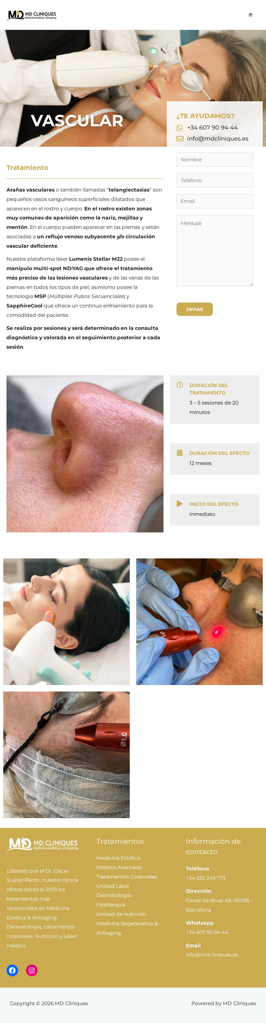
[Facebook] (12, 970)
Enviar (194, 309)
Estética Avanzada (119, 867)
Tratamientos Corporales (126, 877)
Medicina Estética (118, 858)
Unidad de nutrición (121, 914)
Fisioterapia (110, 905)
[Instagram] (32, 970)
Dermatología (113, 895)
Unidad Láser (112, 886)
